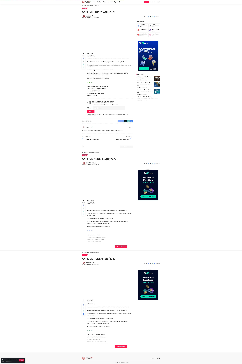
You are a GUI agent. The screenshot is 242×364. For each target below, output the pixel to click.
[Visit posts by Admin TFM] (84, 17)
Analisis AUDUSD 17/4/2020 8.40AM (96, 93)
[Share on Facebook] (148, 17)
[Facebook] (142, 25)
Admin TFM (88, 15)
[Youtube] (142, 35)
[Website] (132, 127)
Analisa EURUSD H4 (92, 95)
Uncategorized (139, 79)
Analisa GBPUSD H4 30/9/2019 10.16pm (97, 88)
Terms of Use (9, 361)
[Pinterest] (142, 30)
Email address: (89, 108)
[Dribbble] (154, 35)
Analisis (84, 8)
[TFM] (86, 2)
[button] (21, 360)
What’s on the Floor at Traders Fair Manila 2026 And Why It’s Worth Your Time (144, 84)
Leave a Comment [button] (127, 146)
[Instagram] (154, 30)
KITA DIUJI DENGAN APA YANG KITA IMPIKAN (98, 86)
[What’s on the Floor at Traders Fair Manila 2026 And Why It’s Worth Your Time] (157, 84)
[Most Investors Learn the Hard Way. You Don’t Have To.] (157, 78)
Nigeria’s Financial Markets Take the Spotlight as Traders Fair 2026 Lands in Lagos (145, 91)
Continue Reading (121, 246)
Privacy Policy (122, 114)
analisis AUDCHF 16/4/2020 (94, 91)
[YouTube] (159, 358)
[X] (154, 25)
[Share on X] (150, 17)
